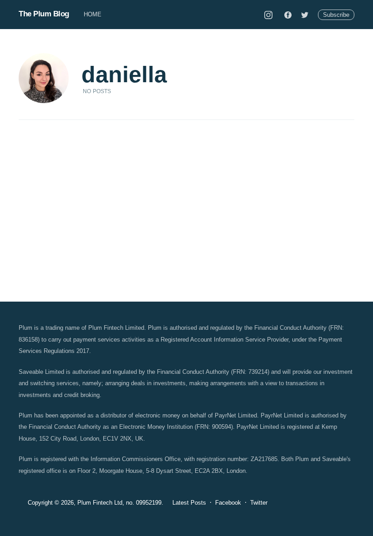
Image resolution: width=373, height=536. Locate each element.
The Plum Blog (44, 14)
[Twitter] (304, 14)
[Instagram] (268, 14)
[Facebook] (288, 14)
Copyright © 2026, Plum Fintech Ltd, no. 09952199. (95, 502)
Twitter (258, 502)
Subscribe (336, 14)
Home (93, 14)
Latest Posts (189, 502)
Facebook (228, 502)
